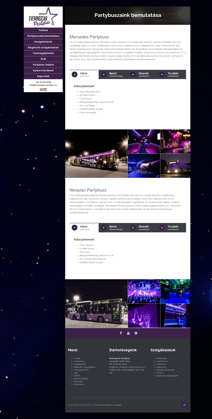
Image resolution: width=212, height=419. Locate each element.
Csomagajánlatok (81, 370)
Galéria (77, 376)
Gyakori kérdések (81, 378)
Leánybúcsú (161, 364)
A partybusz (79, 361)
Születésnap (161, 358)
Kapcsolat (78, 381)
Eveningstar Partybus (103, 405)
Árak (76, 373)
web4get (117, 405)
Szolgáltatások (80, 364)
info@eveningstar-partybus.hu (43, 85)
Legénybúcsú (162, 361)
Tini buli (159, 373)
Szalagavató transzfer (165, 370)
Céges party (161, 367)
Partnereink (79, 384)
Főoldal (77, 358)
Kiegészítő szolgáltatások (84, 367)
